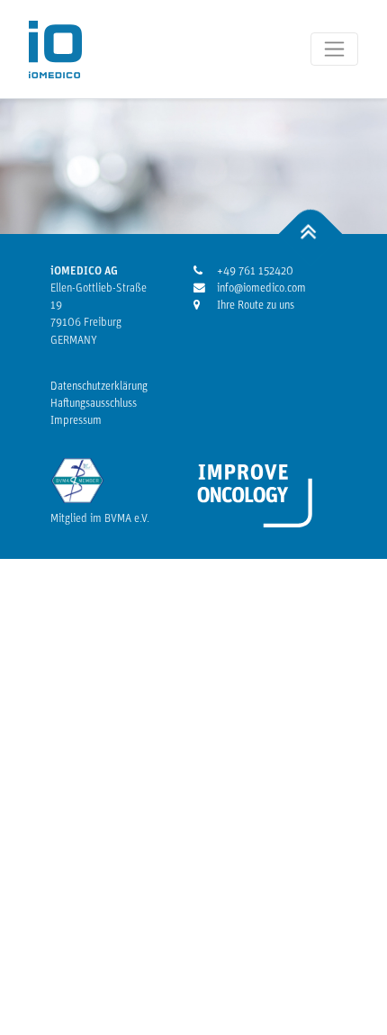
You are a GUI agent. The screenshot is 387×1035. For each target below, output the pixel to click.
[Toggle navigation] (334, 49)
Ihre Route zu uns (253, 305)
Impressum (76, 421)
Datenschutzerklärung (99, 386)
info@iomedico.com (253, 288)
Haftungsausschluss (93, 404)
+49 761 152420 (253, 271)
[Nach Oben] (311, 234)
